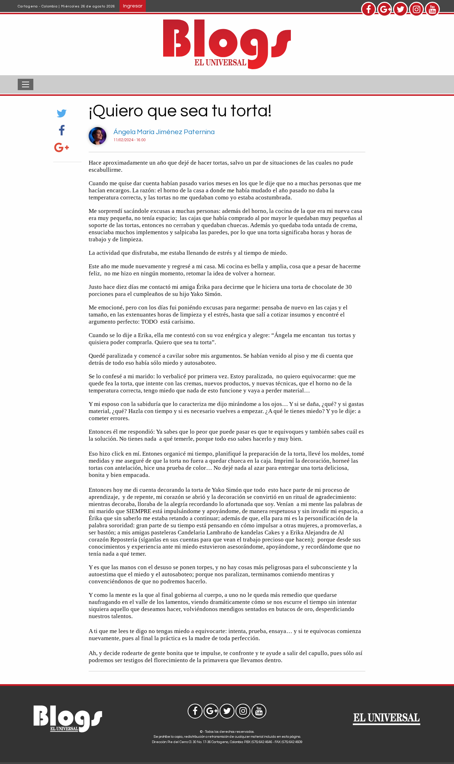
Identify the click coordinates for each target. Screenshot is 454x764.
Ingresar (133, 6)
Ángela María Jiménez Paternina (164, 132)
